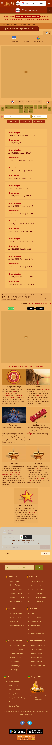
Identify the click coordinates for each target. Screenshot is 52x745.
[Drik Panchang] (8, 3)
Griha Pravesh (15, 617)
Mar (16, 107)
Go (39, 567)
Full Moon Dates (37, 581)
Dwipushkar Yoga (16, 653)
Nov (25, 111)
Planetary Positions (38, 589)
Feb (11, 107)
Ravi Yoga (14, 670)
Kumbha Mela (14, 706)
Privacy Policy (38, 699)
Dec (30, 111)
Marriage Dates (16, 613)
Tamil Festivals (36, 662)
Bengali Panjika (14, 702)
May (26, 107)
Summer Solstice (16, 593)
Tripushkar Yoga (16, 657)
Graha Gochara (37, 601)
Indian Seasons (14, 682)
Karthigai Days (36, 657)
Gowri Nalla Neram (38, 649)
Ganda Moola (36, 617)
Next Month (39, 121)
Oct (21, 111)
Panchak (34, 613)
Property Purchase (17, 625)
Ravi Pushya (14, 662)
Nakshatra (35, 629)
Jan (6, 107)
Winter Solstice (16, 601)
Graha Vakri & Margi (38, 597)
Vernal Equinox (16, 589)
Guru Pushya (15, 666)
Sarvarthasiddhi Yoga (18, 645)
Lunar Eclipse (15, 585)
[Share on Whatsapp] (11, 308)
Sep (45, 107)
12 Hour (19, 102)
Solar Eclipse (15, 581)
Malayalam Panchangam (18, 698)
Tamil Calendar (36, 653)
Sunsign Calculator (16, 694)
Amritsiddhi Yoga (16, 649)
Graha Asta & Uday (38, 593)
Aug (40, 107)
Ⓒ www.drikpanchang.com (38, 697)
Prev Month (13, 121)
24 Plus (37, 102)
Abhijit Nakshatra (37, 633)
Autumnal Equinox (17, 597)
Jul (36, 107)
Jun (31, 107)
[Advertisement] (26, 72)
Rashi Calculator (15, 690)
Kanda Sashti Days (38, 666)
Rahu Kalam (35, 625)
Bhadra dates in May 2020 (39, 304)
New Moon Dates (37, 585)
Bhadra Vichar (36, 621)
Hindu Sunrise (14, 686)
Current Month (26, 121)
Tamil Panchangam (38, 645)
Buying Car (14, 621)
